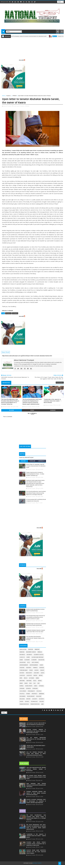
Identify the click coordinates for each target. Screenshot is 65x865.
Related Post (6, 382)
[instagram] (32, 2)
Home (3, 95)
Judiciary (36, 672)
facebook (52, 410)
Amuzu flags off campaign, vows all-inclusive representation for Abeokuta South (35, 466)
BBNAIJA (40, 652)
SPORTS (27, 701)
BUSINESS (29, 654)
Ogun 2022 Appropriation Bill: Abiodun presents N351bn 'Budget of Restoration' (36, 769)
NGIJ (30, 683)
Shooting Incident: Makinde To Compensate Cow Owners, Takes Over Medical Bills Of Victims (36, 731)
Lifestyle (22, 675)
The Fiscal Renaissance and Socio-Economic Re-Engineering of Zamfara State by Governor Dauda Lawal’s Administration (32, 402)
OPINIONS (35, 688)
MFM (21, 678)
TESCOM (42, 701)
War (42, 704)
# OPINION (15, 313)
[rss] (26, 2)
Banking (37, 649)
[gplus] (15, 2)
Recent (23, 461)
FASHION (22, 667)
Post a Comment (7, 416)
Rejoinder (22, 696)
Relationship (30, 696)
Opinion (22, 688)
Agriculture (23, 649)
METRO (40, 675)
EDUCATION (22, 662)
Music (25, 678)
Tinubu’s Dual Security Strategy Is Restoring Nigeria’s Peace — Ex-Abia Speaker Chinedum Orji (35, 474)
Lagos (42, 672)
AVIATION (30, 649)
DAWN (21, 659)
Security (34, 699)
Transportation (24, 704)
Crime (28, 657)
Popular (32, 461)
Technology (34, 701)
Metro (35, 675)
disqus (32, 410)
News (42, 36)
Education (41, 659)
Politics (22, 693)
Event (41, 665)
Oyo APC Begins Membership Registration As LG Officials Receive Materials (36, 739)
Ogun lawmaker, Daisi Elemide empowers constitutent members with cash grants (36, 785)
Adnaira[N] (21, 60)
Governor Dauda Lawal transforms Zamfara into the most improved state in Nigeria (36, 852)
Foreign (41, 667)
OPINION (14, 95)
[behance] (29, 2)
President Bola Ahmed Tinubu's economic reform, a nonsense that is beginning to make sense (36, 844)
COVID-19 (22, 657)
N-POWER (31, 678)
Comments (41, 461)
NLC (35, 683)
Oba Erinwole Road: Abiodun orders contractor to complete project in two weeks (36, 777)
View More (60, 382)
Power (28, 693)
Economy (27, 659)
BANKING (22, 652)
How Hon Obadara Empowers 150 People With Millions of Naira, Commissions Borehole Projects (36, 753)
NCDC (34, 680)
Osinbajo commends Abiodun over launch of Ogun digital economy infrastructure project (36, 793)
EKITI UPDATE (35, 662)
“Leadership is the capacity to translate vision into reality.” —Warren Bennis (53, 401)
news (21, 683)
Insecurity (29, 672)
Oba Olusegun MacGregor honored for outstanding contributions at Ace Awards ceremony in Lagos (35, 617)
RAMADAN (41, 693)
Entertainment (24, 665)
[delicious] (35, 2)
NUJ (39, 683)
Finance (35, 667)
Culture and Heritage (37, 657)
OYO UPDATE (23, 691)
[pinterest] (18, 2)
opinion (41, 685)
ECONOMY (34, 659)
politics (39, 691)
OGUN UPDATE (28, 685)
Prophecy (34, 693)
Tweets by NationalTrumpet (26, 457)
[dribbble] (23, 2)
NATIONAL (29, 680)
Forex (31, 670)
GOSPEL (37, 670)
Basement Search (31, 652)
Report (28, 699)
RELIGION (22, 699)
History (22, 672)
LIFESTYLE (29, 675)
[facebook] (10, 2)
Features (8, 95)
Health (42, 670)
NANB (37, 678)
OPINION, (27, 106)
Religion (38, 696)
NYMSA (21, 685)
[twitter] (12, 2)
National (22, 680)
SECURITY (41, 699)
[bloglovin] (21, 2)
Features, (22, 106)
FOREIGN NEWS (23, 670)
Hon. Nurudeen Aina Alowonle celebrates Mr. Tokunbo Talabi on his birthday (35, 638)
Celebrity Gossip (38, 654)
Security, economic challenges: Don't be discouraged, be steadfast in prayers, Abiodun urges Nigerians (36, 801)
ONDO (35, 685)
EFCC (28, 662)
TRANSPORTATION (35, 704)
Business (22, 654)
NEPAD (40, 680)
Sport (21, 701)
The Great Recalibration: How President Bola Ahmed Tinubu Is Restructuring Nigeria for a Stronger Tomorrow (10, 402)
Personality (31, 691)
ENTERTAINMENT (34, 665)
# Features (8, 313)
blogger (11, 410)
